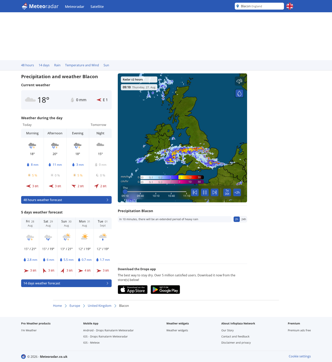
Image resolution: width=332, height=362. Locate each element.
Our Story (227, 330)
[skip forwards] (214, 192)
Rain (57, 65)
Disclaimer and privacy (236, 342)
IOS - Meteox (91, 342)
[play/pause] (205, 192)
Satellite (97, 6)
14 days (44, 65)
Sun (106, 65)
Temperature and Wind (82, 65)
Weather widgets (177, 330)
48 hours (27, 65)
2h (236, 219)
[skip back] (195, 192)
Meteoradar (74, 6)
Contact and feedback (235, 336)
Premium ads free (299, 330)
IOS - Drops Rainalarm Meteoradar (105, 336)
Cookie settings (300, 356)
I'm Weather (29, 330)
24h (243, 219)
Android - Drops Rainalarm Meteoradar (108, 330)
